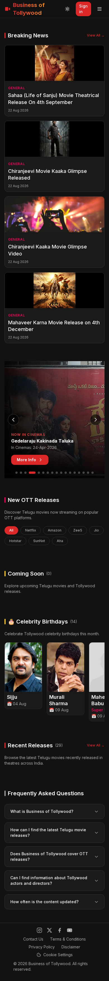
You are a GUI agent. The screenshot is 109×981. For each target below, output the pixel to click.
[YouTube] (69, 930)
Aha (60, 541)
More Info (26, 459)
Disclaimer (70, 946)
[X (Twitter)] (49, 930)
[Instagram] (39, 930)
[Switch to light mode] (67, 9)
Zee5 (77, 530)
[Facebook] (59, 930)
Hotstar (15, 541)
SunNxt (39, 541)
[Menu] (99, 9)
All (11, 530)
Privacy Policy (42, 946)
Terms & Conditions (68, 939)
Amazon (54, 530)
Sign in (83, 9)
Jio (96, 530)
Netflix (30, 530)
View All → (96, 35)
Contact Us (33, 939)
